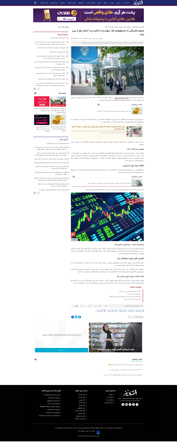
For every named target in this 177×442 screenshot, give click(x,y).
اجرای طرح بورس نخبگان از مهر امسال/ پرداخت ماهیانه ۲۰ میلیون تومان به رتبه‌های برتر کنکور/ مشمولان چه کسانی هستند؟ (50, 179)
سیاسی (118, 3)
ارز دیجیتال (54, 3)
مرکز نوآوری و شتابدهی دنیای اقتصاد (49, 415)
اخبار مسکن (82, 403)
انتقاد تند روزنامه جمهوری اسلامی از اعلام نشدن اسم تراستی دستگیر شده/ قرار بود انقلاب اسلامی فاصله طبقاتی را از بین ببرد (49, 43)
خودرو (99, 3)
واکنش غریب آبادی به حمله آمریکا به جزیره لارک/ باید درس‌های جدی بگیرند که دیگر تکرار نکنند (51, 167)
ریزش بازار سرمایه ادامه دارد (134, 294)
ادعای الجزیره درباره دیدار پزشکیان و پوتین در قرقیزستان (53, 190)
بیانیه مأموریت (108, 403)
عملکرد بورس (111, 311)
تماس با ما (110, 397)
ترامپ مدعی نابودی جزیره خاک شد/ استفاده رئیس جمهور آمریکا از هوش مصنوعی (50, 74)
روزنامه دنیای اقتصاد (53, 398)
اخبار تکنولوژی (81, 408)
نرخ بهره (121, 311)
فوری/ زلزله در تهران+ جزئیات (57, 38)
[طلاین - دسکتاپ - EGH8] (88, 15)
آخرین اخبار (64, 139)
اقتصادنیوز (100, 311)
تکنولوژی (81, 3)
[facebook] (137, 404)
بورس (111, 3)
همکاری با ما (109, 400)
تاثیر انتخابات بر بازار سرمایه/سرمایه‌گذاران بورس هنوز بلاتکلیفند (125, 296)
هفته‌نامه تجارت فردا (53, 404)
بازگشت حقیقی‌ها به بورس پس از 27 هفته (130, 291)
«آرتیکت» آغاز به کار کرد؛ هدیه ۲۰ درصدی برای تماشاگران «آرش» (50, 163)
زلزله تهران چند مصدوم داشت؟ (57, 52)
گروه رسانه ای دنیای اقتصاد (51, 395)
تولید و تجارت (72, 3)
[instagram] (130, 404)
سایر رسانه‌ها (44, 3)
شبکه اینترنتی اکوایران (53, 401)
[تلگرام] (79, 317)
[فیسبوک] (72, 317)
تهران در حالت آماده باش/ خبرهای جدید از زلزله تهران (51, 79)
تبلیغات (111, 395)
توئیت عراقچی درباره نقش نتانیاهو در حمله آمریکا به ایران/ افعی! (50, 159)
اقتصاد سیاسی (90, 3)
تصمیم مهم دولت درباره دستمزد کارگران (57, 143)
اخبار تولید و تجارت (79, 411)
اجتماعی (62, 3)
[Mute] (93, 351)
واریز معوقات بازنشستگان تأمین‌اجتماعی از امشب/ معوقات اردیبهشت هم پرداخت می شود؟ (52, 185)
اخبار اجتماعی (81, 413)
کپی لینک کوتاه (139, 317)
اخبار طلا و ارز (81, 395)
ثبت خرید (62, 350)
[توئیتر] (76, 317)
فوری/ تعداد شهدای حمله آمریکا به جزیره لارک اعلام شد (51, 48)
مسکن (106, 3)
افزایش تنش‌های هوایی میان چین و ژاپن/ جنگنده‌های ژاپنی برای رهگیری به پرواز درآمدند (51, 173)
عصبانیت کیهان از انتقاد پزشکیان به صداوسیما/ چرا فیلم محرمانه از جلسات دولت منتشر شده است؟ (51, 57)
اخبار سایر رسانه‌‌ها (80, 419)
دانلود (74, 240)
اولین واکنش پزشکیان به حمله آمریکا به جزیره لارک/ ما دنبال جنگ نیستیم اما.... (50, 63)
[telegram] (126, 404)
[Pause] (91, 351)
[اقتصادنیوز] (130, 393)
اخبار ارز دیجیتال (80, 416)
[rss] (123, 404)
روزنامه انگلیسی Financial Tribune (49, 407)
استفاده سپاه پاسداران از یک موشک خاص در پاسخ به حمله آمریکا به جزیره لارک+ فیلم (50, 69)
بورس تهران (139, 311)
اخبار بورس (95, 38)
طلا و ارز (127, 3)
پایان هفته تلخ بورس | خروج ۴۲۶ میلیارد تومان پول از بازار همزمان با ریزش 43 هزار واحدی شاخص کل (98, 128)
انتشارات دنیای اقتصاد (53, 409)
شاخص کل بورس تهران (121, 98)
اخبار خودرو (82, 405)
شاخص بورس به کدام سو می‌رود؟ (132, 299)
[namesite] (138, 2)
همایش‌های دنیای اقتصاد (52, 412)
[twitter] (133, 404)
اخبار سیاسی (81, 397)
